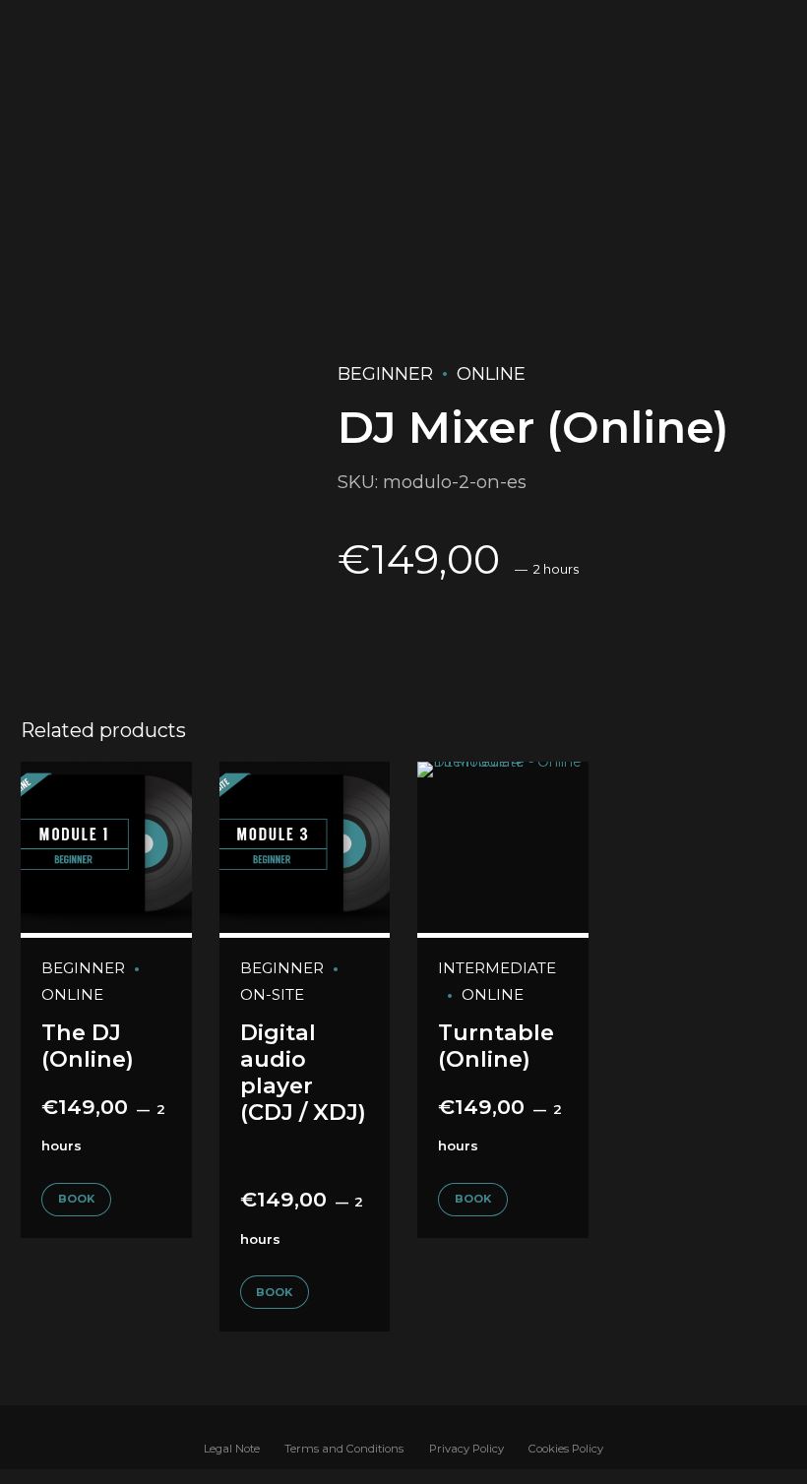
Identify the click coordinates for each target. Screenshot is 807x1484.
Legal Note (232, 1448)
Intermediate (497, 967)
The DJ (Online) (87, 1046)
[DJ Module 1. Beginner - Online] (106, 850)
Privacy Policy (466, 1448)
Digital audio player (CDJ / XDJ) (303, 1072)
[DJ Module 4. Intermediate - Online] (503, 850)
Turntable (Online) (496, 1046)
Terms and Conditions (344, 1448)
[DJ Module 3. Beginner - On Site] (305, 850)
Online (491, 374)
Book (76, 1199)
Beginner (385, 374)
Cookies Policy (565, 1448)
